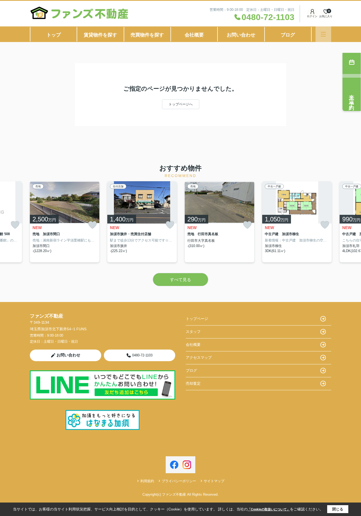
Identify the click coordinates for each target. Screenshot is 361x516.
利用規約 (147, 481)
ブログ (288, 35)
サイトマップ (214, 481)
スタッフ (193, 331)
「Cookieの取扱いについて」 (269, 509)
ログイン (312, 16)
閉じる (337, 509)
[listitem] (64, 221)
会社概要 (194, 35)
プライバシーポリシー (179, 481)
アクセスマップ (199, 357)
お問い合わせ (241, 35)
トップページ (197, 319)
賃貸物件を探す (100, 35)
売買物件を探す (147, 35)
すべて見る (180, 279)
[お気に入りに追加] (15, 225)
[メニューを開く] (323, 34)
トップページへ (181, 104)
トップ (54, 35)
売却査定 (193, 383)
